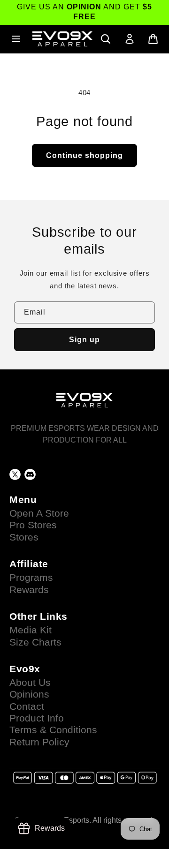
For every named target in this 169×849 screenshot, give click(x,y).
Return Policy (39, 742)
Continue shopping (84, 155)
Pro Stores (33, 525)
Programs (31, 577)
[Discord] (30, 474)
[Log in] (129, 39)
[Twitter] (15, 474)
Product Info (36, 718)
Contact (26, 706)
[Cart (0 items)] (153, 39)
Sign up (84, 340)
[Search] (105, 39)
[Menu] (16, 39)
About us (30, 682)
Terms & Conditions (53, 730)
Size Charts (35, 642)
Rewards (29, 589)
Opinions (29, 694)
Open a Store (39, 513)
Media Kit (30, 630)
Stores (23, 537)
